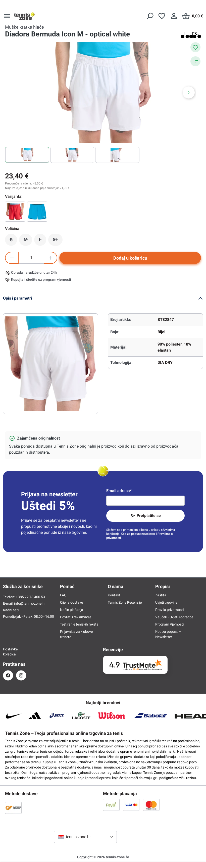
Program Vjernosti (169, 624)
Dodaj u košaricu (130, 258)
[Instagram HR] (21, 675)
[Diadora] (191, 35)
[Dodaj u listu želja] (195, 47)
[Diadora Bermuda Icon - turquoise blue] (37, 212)
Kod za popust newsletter (138, 534)
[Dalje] (189, 92)
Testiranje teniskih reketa (79, 624)
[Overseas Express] (13, 808)
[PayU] (111, 805)
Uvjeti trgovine (166, 602)
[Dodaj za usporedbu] (195, 61)
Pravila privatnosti (169, 610)
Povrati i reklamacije (75, 617)
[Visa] (131, 805)
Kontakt (114, 595)
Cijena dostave (71, 602)
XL (58, 241)
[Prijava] (174, 16)
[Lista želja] (162, 16)
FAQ (63, 595)
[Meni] (7, 16)
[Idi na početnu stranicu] (24, 16)
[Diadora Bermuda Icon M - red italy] (15, 212)
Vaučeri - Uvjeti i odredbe (174, 617)
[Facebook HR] (8, 675)
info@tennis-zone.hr (30, 603)
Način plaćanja (71, 610)
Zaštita (160, 595)
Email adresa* (119, 490)
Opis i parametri (17, 298)
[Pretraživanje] (150, 16)
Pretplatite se (149, 515)
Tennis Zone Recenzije (125, 602)
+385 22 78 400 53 (30, 597)
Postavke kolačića (8, 651)
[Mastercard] (151, 805)
